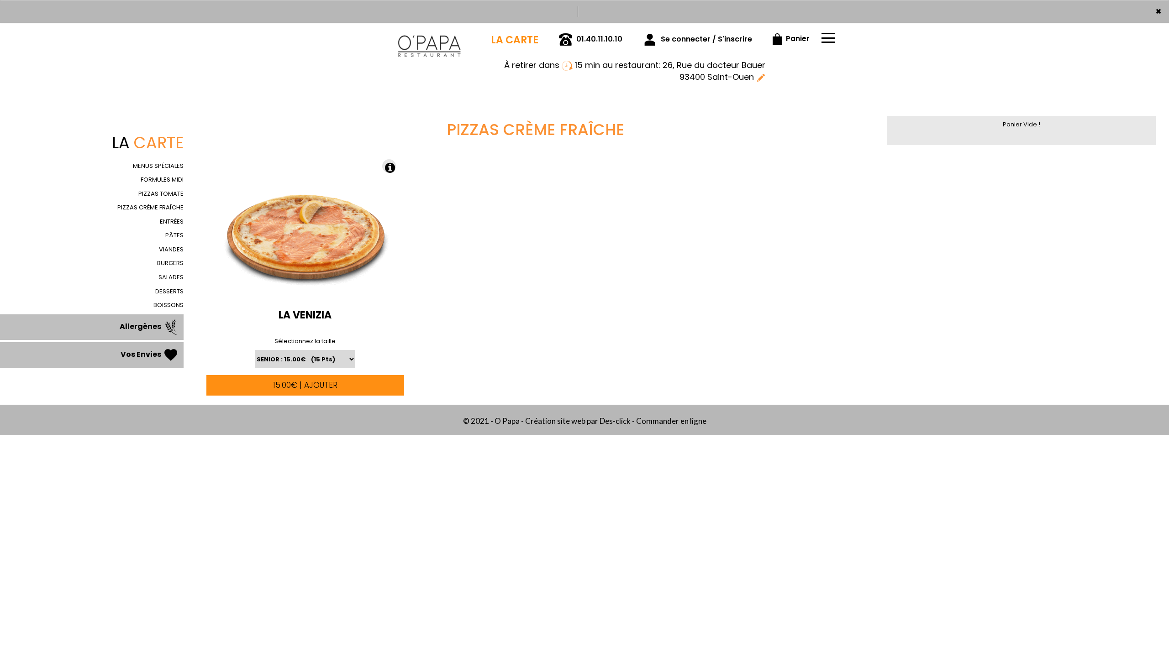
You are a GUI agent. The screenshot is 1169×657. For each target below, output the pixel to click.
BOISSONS (168, 305)
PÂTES (174, 235)
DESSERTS (169, 291)
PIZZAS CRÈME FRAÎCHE (150, 207)
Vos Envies (142, 354)
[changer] (760, 77)
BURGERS (170, 263)
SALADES (171, 277)
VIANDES (171, 249)
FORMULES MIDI (162, 179)
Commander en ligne (671, 421)
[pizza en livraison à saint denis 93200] (429, 35)
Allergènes (141, 326)
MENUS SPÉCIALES (158, 166)
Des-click (615, 421)
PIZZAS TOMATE (161, 193)
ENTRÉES (172, 221)
